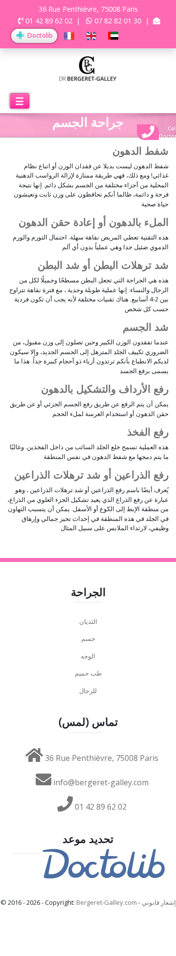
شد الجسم (146, 327)
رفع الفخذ (148, 432)
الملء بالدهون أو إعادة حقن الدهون (94, 222)
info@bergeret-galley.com (100, 782)
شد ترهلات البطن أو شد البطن (103, 265)
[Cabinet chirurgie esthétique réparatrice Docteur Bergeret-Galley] (88, 67)
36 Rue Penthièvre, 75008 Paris (100, 758)
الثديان (88, 621)
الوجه (88, 656)
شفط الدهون (140, 151)
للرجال (88, 690)
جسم (88, 638)
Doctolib (39, 35)
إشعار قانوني (159, 902)
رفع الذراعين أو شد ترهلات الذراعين (91, 475)
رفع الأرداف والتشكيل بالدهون (105, 389)
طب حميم (88, 673)
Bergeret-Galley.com (106, 902)
